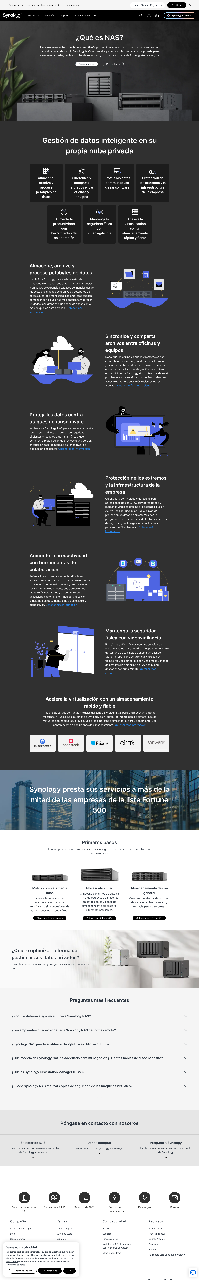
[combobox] (147, 5)
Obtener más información (50, 918)
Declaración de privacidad (44, 1258)
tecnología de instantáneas (61, 436)
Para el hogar (113, 64)
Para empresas (86, 64)
